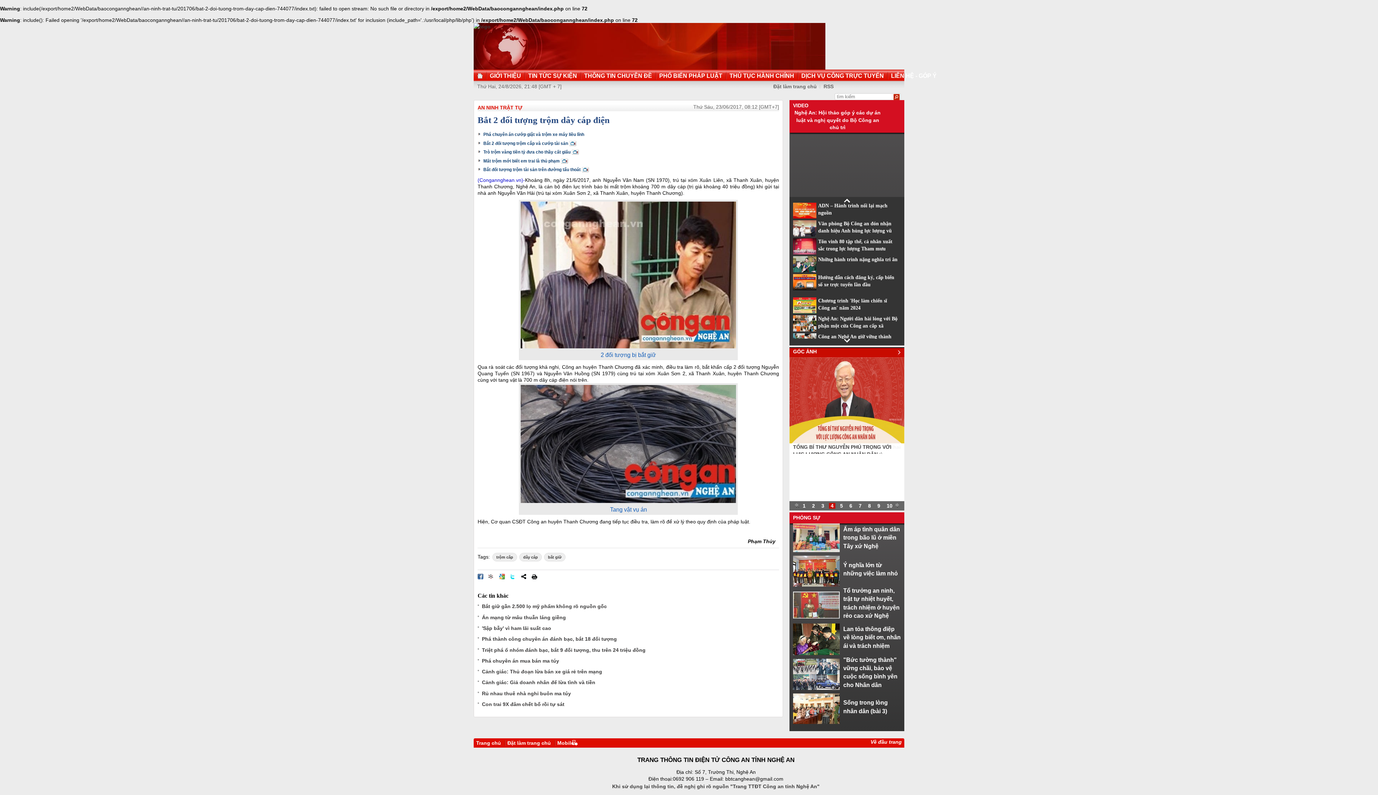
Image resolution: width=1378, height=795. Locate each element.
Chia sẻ (523, 576)
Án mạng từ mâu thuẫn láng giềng (524, 617)
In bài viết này (534, 576)
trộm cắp (504, 557)
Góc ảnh (805, 351)
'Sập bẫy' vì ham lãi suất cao (516, 628)
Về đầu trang (886, 742)
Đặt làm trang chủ (795, 86)
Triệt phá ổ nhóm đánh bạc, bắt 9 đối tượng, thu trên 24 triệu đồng (564, 650)
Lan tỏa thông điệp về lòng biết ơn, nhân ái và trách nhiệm (872, 637)
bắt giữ (555, 557)
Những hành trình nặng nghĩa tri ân (857, 259)
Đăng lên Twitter (513, 576)
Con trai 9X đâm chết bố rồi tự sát (523, 704)
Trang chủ (488, 743)
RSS (829, 86)
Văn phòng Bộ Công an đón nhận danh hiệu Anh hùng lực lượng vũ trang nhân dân (855, 231)
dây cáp (530, 557)
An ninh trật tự (500, 107)
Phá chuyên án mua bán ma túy (520, 661)
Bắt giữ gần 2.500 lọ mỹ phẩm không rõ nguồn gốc (544, 606)
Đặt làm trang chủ (529, 743)
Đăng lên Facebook (480, 576)
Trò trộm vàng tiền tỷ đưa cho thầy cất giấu (527, 152)
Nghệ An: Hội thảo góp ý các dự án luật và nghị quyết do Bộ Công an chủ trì (838, 120)
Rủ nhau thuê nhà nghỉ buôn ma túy (526, 693)
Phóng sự (806, 518)
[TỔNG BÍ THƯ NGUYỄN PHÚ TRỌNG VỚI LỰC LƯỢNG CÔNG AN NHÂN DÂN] (846, 441)
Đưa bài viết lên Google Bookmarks (502, 576)
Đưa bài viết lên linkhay (491, 576)
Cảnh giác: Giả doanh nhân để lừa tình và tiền (538, 682)
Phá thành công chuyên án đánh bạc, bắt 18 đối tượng (549, 639)
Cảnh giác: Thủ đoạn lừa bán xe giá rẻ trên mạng (542, 671)
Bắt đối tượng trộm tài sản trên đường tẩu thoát (532, 169)
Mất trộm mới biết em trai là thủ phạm (521, 161)
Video (800, 105)
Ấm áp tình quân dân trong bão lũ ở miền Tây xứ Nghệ (871, 537)
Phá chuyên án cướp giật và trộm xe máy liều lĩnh (533, 134)
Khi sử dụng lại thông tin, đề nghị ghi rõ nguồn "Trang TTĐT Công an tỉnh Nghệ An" (716, 786)
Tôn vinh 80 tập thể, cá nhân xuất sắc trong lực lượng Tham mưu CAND (855, 249)
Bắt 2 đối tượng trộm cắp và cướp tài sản (525, 143)
